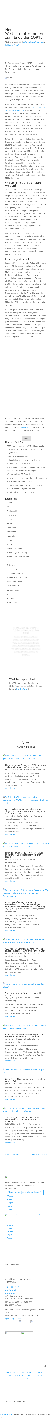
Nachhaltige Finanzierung (18, 556)
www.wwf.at (10, 1293)
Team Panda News (15, 581)
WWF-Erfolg (12, 602)
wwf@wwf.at (10, 1290)
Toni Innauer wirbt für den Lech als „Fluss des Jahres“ (24, 994)
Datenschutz (39, 1372)
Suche (26, 1378)
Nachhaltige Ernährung (17, 552)
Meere (9, 544)
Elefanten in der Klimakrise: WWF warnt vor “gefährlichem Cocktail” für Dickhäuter (25, 766)
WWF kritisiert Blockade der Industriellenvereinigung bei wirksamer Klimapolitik (23, 459)
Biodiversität (12, 511)
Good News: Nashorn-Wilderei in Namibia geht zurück (25, 1080)
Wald (9, 594)
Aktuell (31, 1375)
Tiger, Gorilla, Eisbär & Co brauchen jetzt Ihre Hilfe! (26, 630)
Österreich (11, 565)
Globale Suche (26, 427)
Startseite (4, 1414)
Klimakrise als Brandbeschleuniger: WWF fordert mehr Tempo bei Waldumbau (24, 1035)
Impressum (26, 1372)
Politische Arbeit (12, 45)
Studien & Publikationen (17, 577)
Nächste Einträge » (39, 1154)
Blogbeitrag (34, 42)
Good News (12, 527)
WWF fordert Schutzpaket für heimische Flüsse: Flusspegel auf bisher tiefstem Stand (26, 949)
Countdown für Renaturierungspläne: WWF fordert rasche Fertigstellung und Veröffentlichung (25, 488)
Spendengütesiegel (13, 1318)
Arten (25, 42)
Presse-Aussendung (15, 573)
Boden (9, 519)
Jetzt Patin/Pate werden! (26, 664)
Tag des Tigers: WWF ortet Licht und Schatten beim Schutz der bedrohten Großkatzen (22, 1119)
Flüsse (9, 523)
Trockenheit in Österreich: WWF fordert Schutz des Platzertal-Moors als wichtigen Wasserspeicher (26, 470)
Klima (9, 540)
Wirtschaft (11, 598)
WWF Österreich (13, 1372)
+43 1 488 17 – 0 (12, 1287)
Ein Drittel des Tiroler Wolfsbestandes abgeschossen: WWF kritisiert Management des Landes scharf (25, 811)
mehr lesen (10, 788)
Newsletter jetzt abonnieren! (24, 1192)
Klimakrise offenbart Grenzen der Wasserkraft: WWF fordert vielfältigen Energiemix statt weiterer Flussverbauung (25, 904)
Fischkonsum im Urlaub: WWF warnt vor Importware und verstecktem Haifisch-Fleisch (24, 854)
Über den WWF (13, 586)
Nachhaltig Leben (14, 548)
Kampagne (11, 532)
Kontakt (39, 1375)
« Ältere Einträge (12, 1154)
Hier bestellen (22, 689)
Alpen (9, 502)
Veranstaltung (13, 590)
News (42, 42)
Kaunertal (11, 536)
